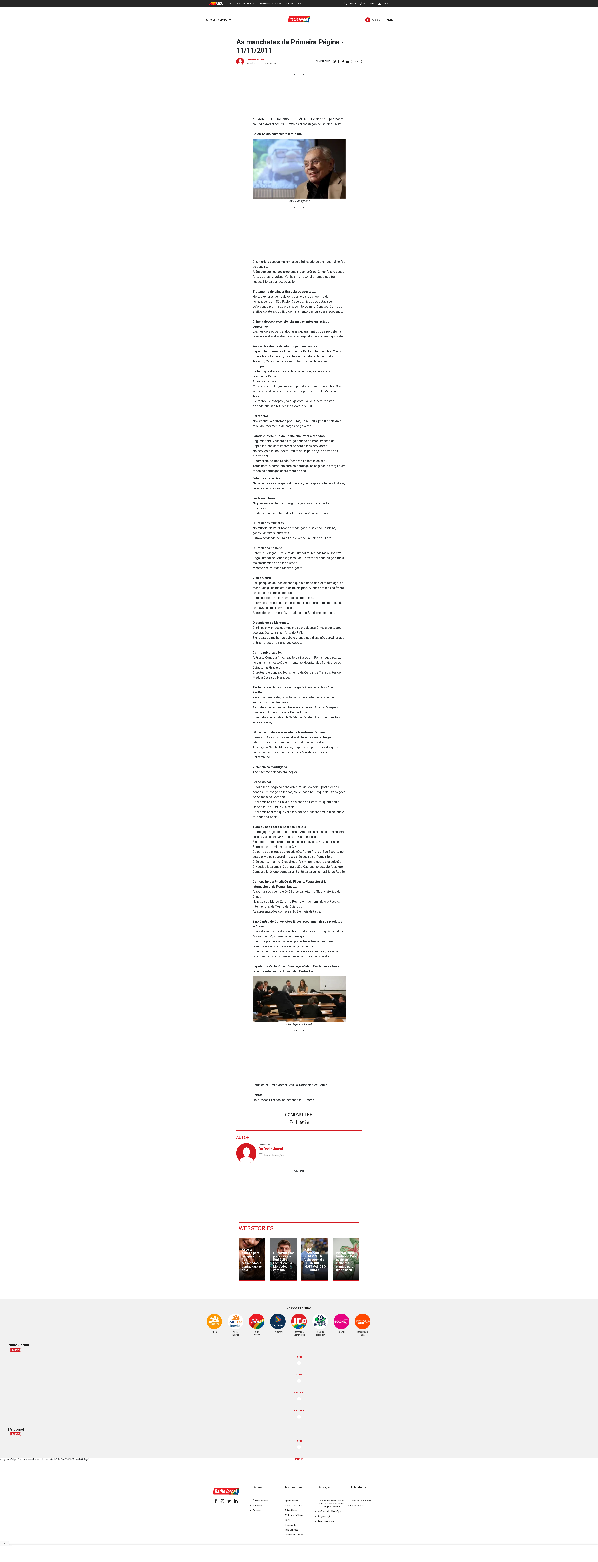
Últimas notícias (260, 1500)
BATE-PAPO (369, 3)
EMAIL (386, 3)
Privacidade (291, 1510)
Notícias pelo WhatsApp (329, 1511)
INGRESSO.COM (237, 3)
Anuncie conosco (326, 1521)
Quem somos (291, 1500)
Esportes (257, 1510)
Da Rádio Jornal (255, 59)
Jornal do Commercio (360, 1500)
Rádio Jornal (356, 1505)
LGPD (287, 1520)
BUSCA (352, 3)
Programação (324, 1516)
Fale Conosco (291, 1530)
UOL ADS (300, 3)
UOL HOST (252, 3)
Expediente (290, 1525)
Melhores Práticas (294, 1515)
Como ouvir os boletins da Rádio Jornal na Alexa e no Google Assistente (332, 1503)
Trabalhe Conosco (294, 1534)
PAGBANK (265, 3)
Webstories (256, 1228)
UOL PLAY (288, 3)
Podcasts (257, 1505)
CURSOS (276, 3)
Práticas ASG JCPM (294, 1505)
